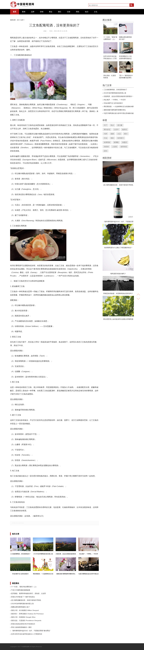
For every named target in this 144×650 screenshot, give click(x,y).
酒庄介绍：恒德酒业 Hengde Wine (23, 617)
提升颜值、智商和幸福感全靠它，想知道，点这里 (28, 593)
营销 (41, 12)
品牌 (32, 12)
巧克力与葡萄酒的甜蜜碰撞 (20, 590)
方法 (105, 138)
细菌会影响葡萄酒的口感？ (20, 607)
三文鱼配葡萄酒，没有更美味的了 (115, 89)
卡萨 (105, 134)
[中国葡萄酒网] (22, 4)
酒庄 (59, 12)
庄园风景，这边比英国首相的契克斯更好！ (119, 96)
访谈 (68, 12)
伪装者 (106, 147)
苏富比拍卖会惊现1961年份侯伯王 (23, 624)
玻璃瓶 (116, 142)
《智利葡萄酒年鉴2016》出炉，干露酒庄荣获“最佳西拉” (31, 631)
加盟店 (124, 142)
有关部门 (120, 138)
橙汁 (125, 134)
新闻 (23, 12)
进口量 (119, 125)
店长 (105, 151)
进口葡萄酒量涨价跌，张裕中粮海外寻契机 (26, 600)
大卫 (119, 134)
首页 (14, 12)
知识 (86, 12)
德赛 (112, 134)
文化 (95, 12)
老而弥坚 (124, 147)
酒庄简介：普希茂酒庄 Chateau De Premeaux (27, 614)
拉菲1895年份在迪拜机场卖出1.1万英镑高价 (26, 634)
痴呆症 (124, 129)
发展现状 (107, 142)
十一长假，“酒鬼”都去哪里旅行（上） (24, 587)
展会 (50, 12)
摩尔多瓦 (107, 129)
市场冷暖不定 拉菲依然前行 (113, 103)
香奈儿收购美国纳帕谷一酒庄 (21, 627)
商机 (77, 12)
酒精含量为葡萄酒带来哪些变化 (115, 110)
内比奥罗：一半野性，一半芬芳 (115, 100)
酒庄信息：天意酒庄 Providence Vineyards (26, 620)
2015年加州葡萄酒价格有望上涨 (22, 603)
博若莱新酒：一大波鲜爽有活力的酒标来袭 (119, 106)
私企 (112, 125)
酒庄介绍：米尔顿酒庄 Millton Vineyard (25, 610)
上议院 (114, 147)
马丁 (105, 125)
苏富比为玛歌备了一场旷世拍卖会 (23, 597)
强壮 (112, 138)
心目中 (116, 129)
